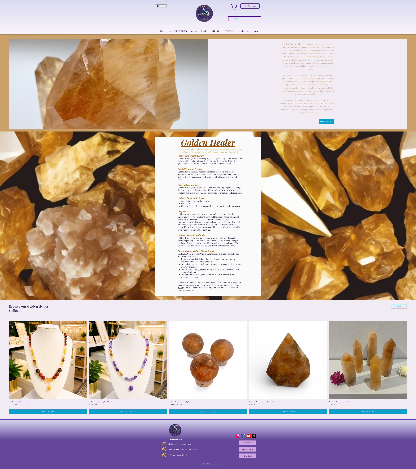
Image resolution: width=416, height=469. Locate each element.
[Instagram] (238, 436)
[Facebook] (243, 436)
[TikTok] (254, 436)
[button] (234, 7)
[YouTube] (249, 436)
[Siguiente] (410, 360)
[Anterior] (5, 360)
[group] (208, 367)
